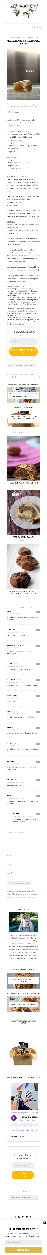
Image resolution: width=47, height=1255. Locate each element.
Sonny (16, 814)
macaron (19, 365)
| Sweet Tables (33, 37)
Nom (9, 856)
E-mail (9, 864)
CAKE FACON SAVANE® (23, 537)
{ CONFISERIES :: (30, 365)
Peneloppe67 (12, 696)
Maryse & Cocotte (15, 645)
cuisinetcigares (14, 680)
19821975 (10, 727)
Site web (9, 873)
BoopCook (11, 743)
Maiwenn (10, 761)
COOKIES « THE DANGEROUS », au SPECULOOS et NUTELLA (23, 592)
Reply (38, 612)
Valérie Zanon (27, 374)
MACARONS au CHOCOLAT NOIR (23, 483)
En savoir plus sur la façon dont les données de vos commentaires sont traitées (22, 897)
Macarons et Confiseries (17, 37)
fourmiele (11, 780)
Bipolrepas (12, 711)
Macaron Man (27, 123)
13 (38, 377)
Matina (10, 611)
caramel (10, 365)
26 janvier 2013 (12, 374)
